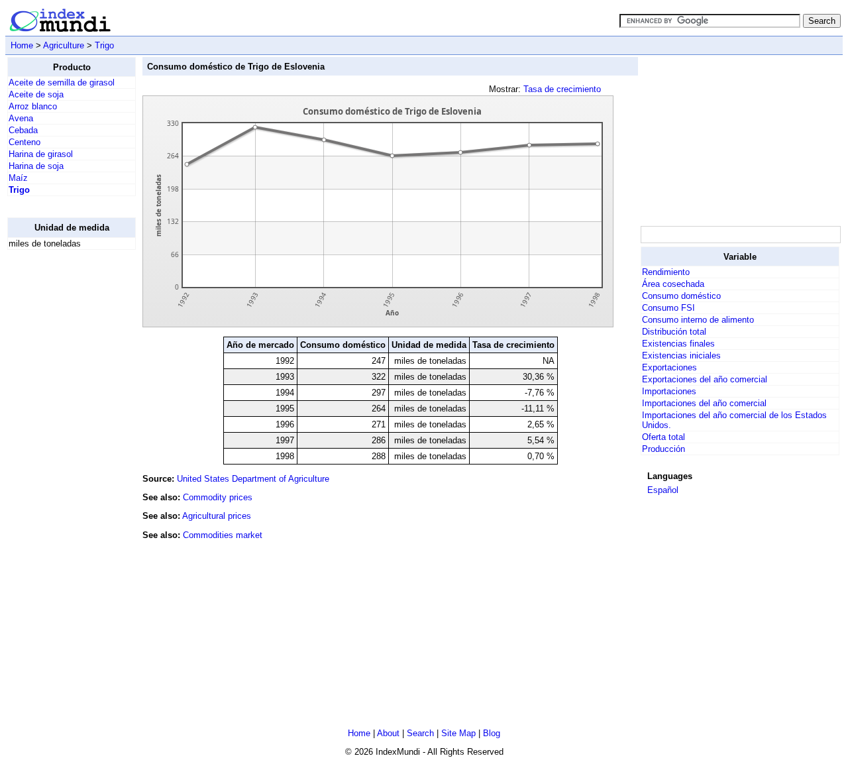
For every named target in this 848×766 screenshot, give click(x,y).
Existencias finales (678, 344)
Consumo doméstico (681, 296)
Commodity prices (217, 497)
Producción (663, 449)
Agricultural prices (216, 516)
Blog (491, 733)
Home (22, 45)
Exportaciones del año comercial (704, 379)
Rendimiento (666, 272)
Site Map (458, 733)
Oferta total (663, 437)
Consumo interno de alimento (698, 320)
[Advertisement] (60, 459)
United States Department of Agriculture (253, 479)
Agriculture (63, 45)
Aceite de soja (36, 94)
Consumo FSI (668, 308)
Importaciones (669, 391)
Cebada (23, 130)
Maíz (18, 178)
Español (662, 490)
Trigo (104, 45)
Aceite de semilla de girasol (62, 82)
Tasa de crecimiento (562, 89)
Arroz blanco (33, 106)
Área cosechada (673, 284)
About (388, 733)
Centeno (24, 142)
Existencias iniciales (681, 355)
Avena (21, 118)
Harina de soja (36, 166)
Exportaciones (669, 367)
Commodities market (222, 535)
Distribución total (674, 332)
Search (420, 733)
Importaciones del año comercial (704, 403)
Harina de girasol (41, 154)
